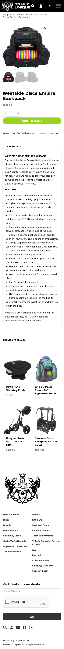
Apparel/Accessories (15, 546)
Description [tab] (13, 146)
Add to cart (32, 121)
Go (32, 616)
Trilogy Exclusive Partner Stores (46, 543)
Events (36, 514)
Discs (6, 520)
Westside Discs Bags (51, 133)
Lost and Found (41, 525)
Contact (36, 555)
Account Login (40, 571)
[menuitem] (33, 6)
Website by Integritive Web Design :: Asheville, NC (24, 645)
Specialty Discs (12, 535)
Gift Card (37, 520)
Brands (7, 525)
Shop (6, 14)
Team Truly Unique (42, 535)
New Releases (35, 133)
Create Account (41, 560)
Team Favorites (12, 551)
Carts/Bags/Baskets (23, 14)
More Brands (10, 530)
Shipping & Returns (43, 565)
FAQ (34, 550)
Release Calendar (42, 530)
